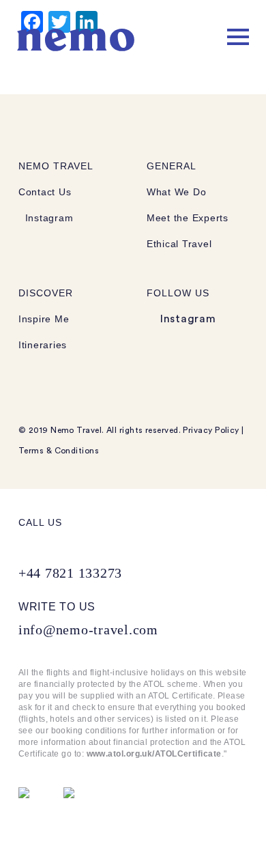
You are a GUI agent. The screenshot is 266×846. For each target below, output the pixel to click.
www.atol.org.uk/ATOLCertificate (154, 754)
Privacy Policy (211, 430)
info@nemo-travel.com (88, 629)
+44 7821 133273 (70, 572)
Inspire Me (43, 318)
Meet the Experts (187, 217)
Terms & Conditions (58, 451)
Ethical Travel (179, 243)
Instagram (47, 217)
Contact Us (44, 191)
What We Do (176, 191)
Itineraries (42, 344)
